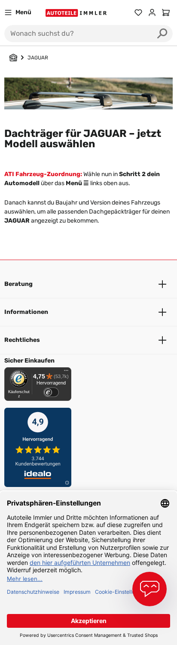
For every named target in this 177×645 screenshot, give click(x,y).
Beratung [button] (18, 284)
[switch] (51, 392)
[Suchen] (162, 33)
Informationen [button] (26, 312)
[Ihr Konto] (152, 12)
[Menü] (66, 372)
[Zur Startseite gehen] (77, 12)
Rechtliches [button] (22, 340)
